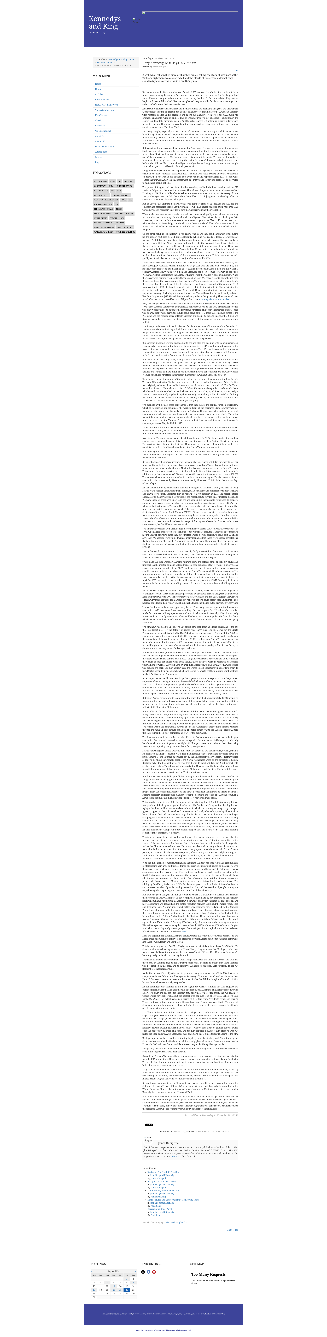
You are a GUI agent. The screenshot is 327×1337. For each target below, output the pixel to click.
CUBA (111, 186)
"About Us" (176, 1156)
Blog (97, 162)
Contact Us (100, 141)
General (111, 62)
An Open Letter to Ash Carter (162, 1181)
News (98, 89)
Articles (99, 94)
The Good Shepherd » (176, 1222)
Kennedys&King (158, 1197)
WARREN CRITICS (124, 227)
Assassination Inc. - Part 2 (160, 1209)
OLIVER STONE (100, 218)
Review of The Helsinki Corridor (163, 1172)
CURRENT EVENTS (124, 186)
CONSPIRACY (100, 186)
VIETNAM (119, 223)
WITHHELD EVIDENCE (125, 232)
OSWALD (114, 218)
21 (120, 1290)
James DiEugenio (160, 67)
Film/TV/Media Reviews (106, 105)
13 (114, 1286)
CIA (119, 181)
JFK (130, 200)
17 (94, 1290)
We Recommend (103, 131)
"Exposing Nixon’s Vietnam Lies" (214, 299)
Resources (100, 125)
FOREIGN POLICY (101, 195)
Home (98, 84)
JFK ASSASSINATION (103, 204)
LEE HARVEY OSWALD (103, 209)
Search (98, 157)
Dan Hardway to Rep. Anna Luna (163, 1190)
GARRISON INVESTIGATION (106, 200)
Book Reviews (102, 99)
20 (114, 1290)
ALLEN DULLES (100, 181)
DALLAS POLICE (101, 191)
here (184, 931)
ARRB (112, 181)
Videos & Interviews (105, 110)
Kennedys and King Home (121, 59)
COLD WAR (129, 181)
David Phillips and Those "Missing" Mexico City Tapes (173, 1200)
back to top (232, 1230)
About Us (99, 136)
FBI (112, 191)
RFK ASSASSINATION (103, 223)
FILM (119, 191)
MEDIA (119, 209)
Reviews (101, 62)
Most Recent (101, 115)
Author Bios (101, 152)
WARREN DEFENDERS (103, 232)
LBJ (116, 204)
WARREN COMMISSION (104, 227)
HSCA (123, 200)
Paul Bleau (156, 1206)
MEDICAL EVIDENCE (102, 214)
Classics (99, 120)
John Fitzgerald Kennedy (162, 1175)
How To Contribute (104, 146)
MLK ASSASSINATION (123, 214)
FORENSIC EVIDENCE (121, 195)
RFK (122, 218)
